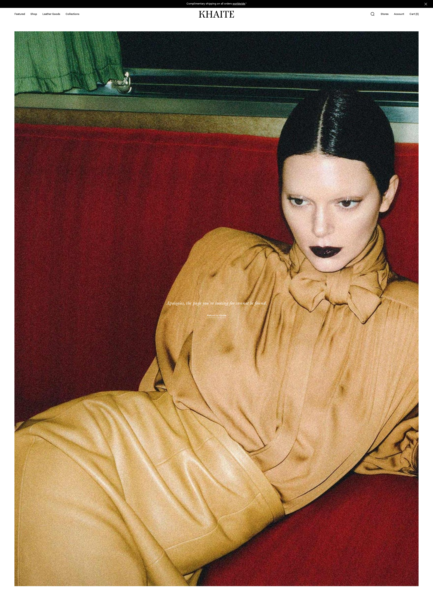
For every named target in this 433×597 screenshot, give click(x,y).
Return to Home (216, 315)
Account (399, 14)
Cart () (414, 14)
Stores (385, 14)
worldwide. (239, 3)
